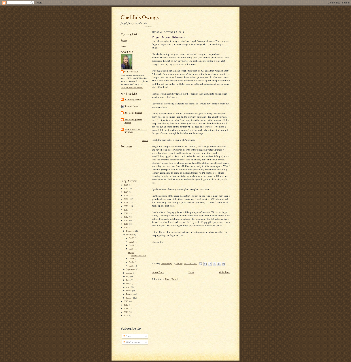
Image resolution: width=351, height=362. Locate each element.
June (128, 280)
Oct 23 (132, 238)
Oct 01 (132, 265)
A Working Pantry (132, 99)
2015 (126, 223)
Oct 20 (132, 241)
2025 (126, 188)
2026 (126, 184)
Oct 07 (132, 248)
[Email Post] (200, 263)
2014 (126, 227)
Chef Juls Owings (140, 16)
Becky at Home (131, 106)
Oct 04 (132, 262)
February (130, 294)
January (129, 297)
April (128, 287)
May (128, 283)
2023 (126, 195)
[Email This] (205, 264)
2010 (126, 312)
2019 (126, 209)
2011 (126, 308)
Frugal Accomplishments (137, 254)
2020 (126, 206)
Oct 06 (132, 258)
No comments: (190, 263)
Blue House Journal (133, 112)
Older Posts (224, 272)
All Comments (132, 342)
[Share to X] (214, 264)
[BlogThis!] (210, 264)
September (131, 269)
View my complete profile (132, 87)
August (129, 272)
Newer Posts (158, 272)
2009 (126, 315)
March (129, 290)
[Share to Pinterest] (223, 264)
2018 (126, 213)
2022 (126, 199)
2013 (126, 301)
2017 (126, 216)
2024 (126, 191)
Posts (128, 336)
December (130, 231)
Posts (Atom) (171, 279)
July (128, 276)
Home (123, 45)
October (129, 234)
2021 (126, 202)
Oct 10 (132, 245)
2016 (126, 220)
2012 (126, 304)
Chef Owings (131, 71)
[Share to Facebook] (219, 264)
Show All (145, 141)
